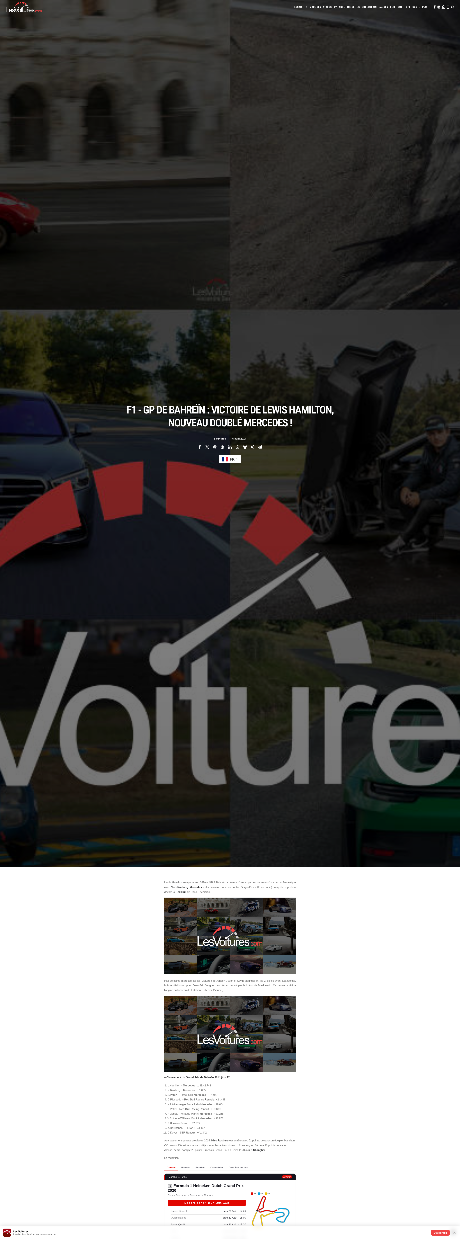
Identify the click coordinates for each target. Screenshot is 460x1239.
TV (335, 7)
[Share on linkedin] (229, 447)
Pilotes (185, 1167)
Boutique (396, 7)
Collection (369, 7)
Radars (383, 7)
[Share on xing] (252, 447)
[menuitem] (298, 7)
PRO (424, 7)
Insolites (353, 7)
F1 (306, 7)
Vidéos (327, 7)
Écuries (200, 1167)
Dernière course (238, 1167)
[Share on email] (260, 447)
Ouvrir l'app (440, 1232)
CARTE (416, 7)
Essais (298, 7)
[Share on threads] (214, 447)
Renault (209, 1099)
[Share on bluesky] (245, 447)
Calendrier (216, 1167)
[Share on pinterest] (222, 447)
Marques (315, 7)
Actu (342, 7)
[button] (434, 7)
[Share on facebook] (199, 447)
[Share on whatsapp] (237, 447)
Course (171, 1167)
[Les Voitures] (24, 7)
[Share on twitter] (207, 447)
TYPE (407, 7)
